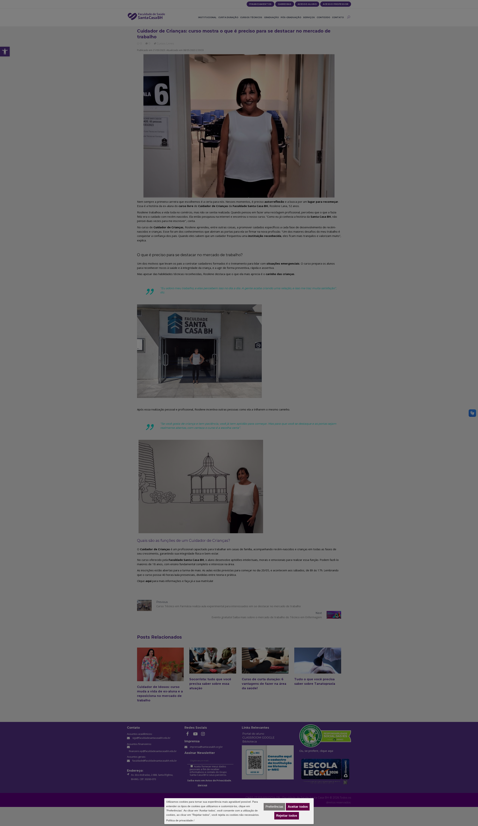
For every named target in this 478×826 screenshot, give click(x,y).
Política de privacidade (179, 820)
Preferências (274, 806)
